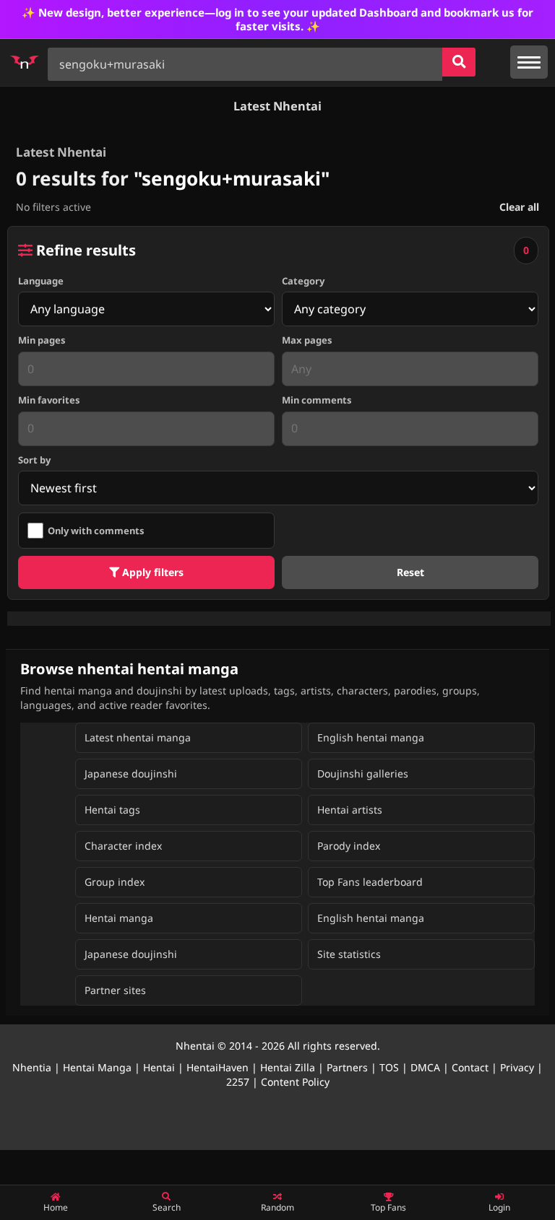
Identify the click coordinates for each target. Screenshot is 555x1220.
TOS (389, 1067)
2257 (237, 1082)
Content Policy (295, 1082)
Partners (347, 1067)
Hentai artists (349, 809)
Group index (115, 882)
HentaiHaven (217, 1067)
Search (166, 1207)
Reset (410, 572)
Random (277, 1207)
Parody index (348, 846)
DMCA (425, 1067)
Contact (470, 1067)
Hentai (159, 1067)
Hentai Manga (97, 1067)
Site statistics (349, 954)
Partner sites (115, 990)
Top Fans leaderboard (370, 882)
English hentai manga (370, 737)
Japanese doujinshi (131, 773)
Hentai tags (112, 809)
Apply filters (151, 572)
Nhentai (195, 1046)
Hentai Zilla (287, 1067)
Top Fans (388, 1207)
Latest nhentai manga (138, 737)
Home (55, 1207)
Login (499, 1207)
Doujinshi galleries (362, 773)
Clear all (519, 207)
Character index (123, 846)
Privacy (517, 1067)
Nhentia (31, 1067)
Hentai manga (119, 918)
